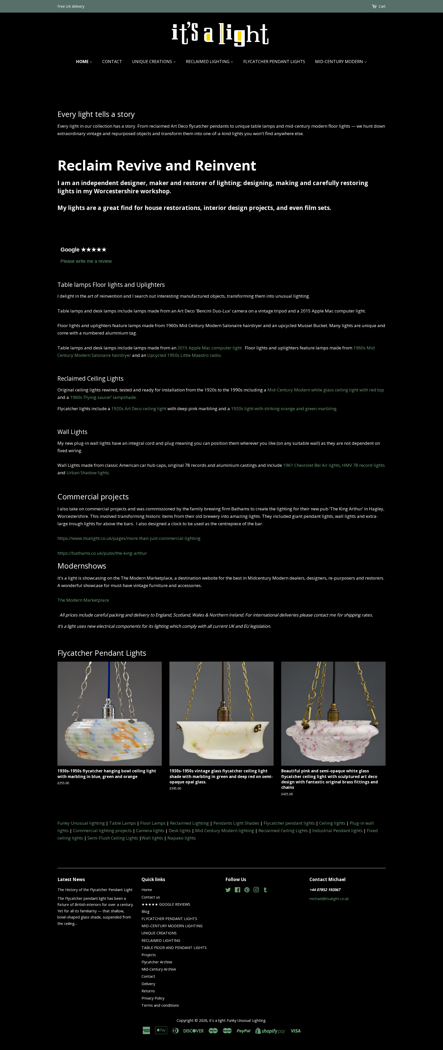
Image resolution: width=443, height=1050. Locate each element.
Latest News (71, 879)
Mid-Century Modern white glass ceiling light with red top (325, 390)
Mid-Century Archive (159, 969)
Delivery (148, 983)
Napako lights (181, 838)
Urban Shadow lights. (88, 473)
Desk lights (180, 830)
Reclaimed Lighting (189, 823)
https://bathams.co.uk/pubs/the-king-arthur (102, 553)
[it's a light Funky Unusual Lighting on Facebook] (237, 890)
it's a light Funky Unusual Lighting (237, 1020)
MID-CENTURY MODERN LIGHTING (172, 925)
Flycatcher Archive (157, 962)
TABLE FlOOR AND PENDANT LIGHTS (174, 947)
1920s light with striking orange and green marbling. (284, 408)
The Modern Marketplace (83, 600)
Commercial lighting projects (102, 830)
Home (82, 61)
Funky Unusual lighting (81, 823)
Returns (148, 990)
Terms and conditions (160, 1005)
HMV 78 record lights (363, 465)
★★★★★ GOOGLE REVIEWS (166, 904)
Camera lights (150, 830)
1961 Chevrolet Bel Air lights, (312, 465)
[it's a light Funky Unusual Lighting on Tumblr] (265, 890)
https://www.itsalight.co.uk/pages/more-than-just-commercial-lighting (128, 538)
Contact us (151, 897)
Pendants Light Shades (236, 823)
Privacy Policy (153, 998)
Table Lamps (122, 823)
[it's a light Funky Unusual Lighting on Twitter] (228, 890)
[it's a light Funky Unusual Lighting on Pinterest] (247, 890)
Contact (112, 61)
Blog (145, 911)
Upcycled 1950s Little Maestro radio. (184, 355)
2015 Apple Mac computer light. (211, 348)
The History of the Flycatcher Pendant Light (95, 889)
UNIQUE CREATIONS (152, 61)
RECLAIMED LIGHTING (208, 61)
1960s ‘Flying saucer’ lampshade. (103, 397)
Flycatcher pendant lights (289, 823)
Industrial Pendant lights (337, 830)
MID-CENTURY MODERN (339, 61)
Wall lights (152, 838)
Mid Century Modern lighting (224, 830)
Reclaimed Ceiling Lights (283, 830)
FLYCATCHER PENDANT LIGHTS (274, 61)
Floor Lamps (153, 823)
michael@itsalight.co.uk (329, 898)
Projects (149, 954)
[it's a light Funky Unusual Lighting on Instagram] (256, 890)
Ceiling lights (332, 823)
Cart (382, 6)
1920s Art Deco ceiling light (138, 408)
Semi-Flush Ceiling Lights (112, 838)
